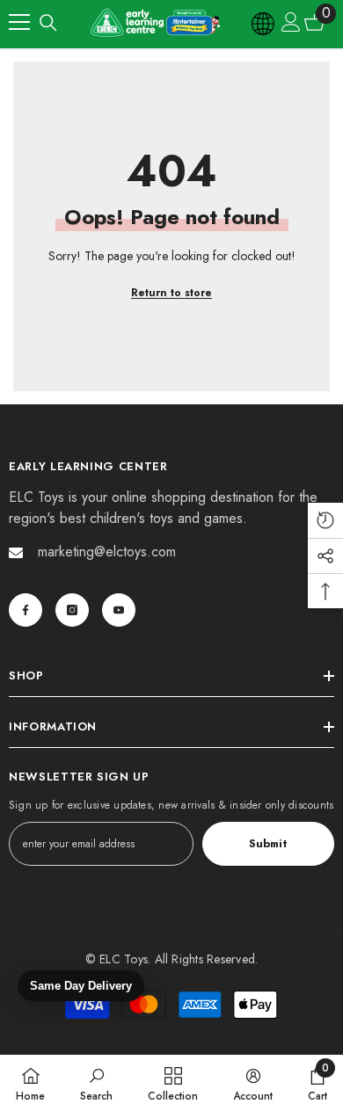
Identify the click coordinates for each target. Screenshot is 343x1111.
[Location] (264, 22)
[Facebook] (25, 610)
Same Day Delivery (81, 985)
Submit (268, 843)
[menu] (19, 22)
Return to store (171, 293)
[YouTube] (118, 610)
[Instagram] (72, 610)
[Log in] (291, 22)
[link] (96, 1082)
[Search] (48, 22)
